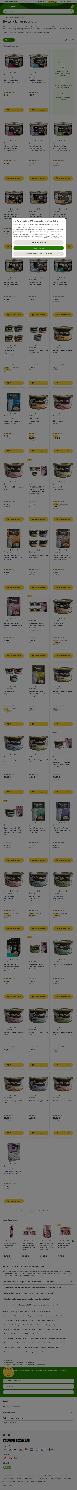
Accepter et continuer (38, 248)
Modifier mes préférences (38, 242)
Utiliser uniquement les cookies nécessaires (38, 254)
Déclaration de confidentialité (52, 238)
